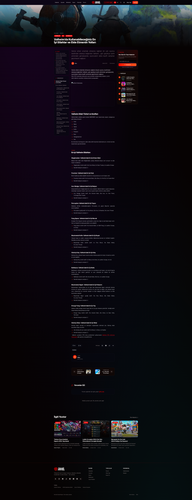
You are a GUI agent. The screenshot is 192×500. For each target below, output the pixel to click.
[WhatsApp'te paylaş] (109, 345)
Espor (74, 2)
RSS (137, 494)
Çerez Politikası (77, 487)
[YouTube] (62, 478)
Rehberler (68, 2)
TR (115, 2)
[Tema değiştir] (124, 2)
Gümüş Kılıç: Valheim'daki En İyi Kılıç (62, 114)
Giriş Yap (129, 2)
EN (117, 2)
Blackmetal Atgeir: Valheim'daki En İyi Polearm (62, 122)
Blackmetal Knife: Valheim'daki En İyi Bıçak (62, 109)
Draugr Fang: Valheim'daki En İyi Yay (62, 126)
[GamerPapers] (96, 2)
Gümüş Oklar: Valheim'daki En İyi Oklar (61, 131)
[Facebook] (69, 478)
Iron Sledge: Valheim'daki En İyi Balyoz (62, 96)
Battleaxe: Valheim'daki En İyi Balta (62, 118)
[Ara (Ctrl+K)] (120, 2)
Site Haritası (131, 494)
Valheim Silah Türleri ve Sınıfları (61, 82)
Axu (78, 357)
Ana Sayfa (56, 33)
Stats (109, 2)
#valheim (74, 350)
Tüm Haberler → (134, 417)
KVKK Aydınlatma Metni (68, 487)
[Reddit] (77, 478)
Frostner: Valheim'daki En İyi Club (62, 92)
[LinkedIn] (73, 478)
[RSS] (80, 478)
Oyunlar (62, 2)
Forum (84, 2)
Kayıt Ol (135, 2)
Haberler (57, 2)
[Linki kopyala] (113, 345)
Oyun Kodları (92, 479)
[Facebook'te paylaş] (105, 345)
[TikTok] (66, 478)
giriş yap (101, 391)
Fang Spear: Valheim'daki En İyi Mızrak (62, 105)
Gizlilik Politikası (57, 487)
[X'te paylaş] (102, 345)
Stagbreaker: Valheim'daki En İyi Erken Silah (62, 88)
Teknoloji (79, 2)
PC (63, 35)
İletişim (125, 473)
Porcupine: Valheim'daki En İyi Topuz (62, 100)
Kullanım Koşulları (86, 487)
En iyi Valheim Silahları (61, 85)
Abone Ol (128, 64)
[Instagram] (59, 478)
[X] (55, 478)
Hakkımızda (126, 471)
